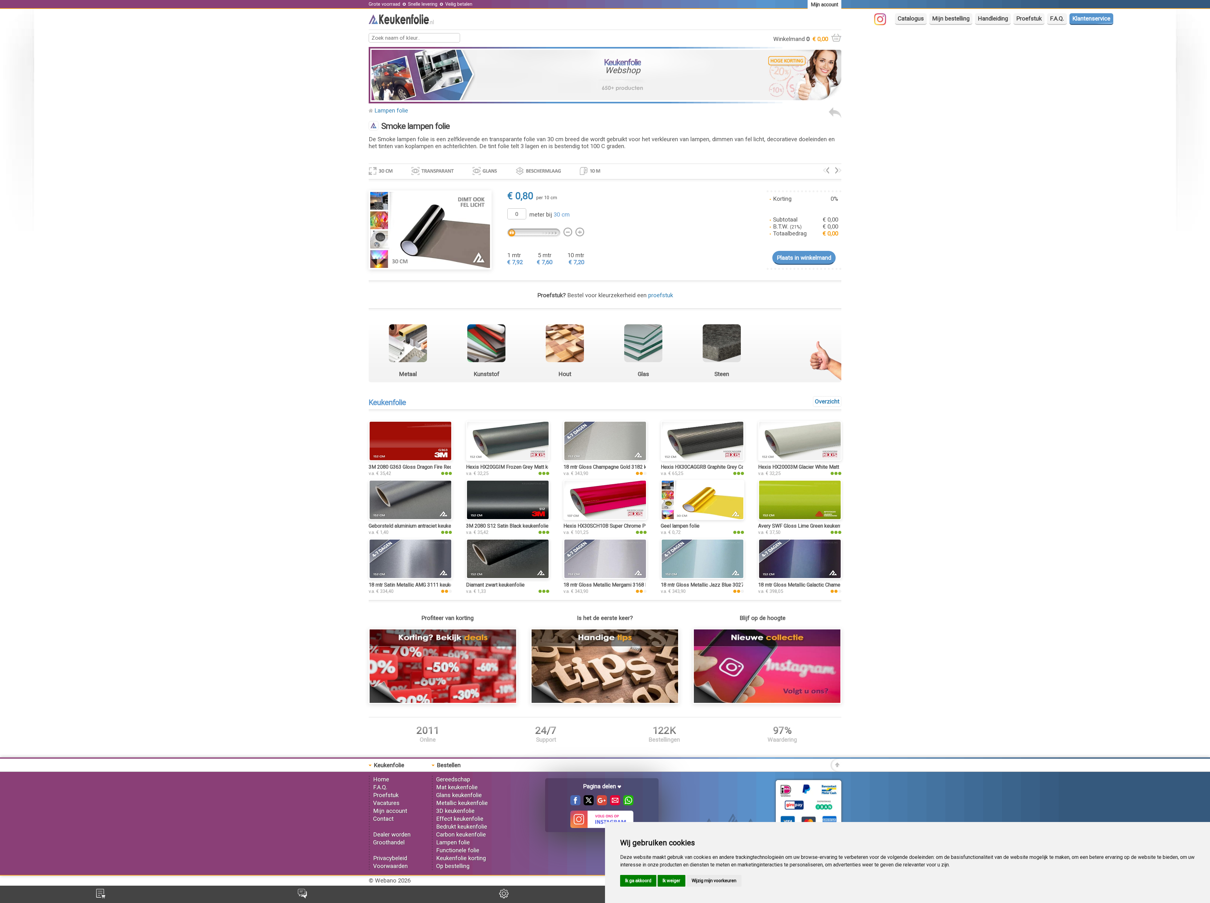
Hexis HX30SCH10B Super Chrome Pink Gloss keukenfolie (628, 526)
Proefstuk (1029, 18)
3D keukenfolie (455, 810)
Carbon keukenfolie (461, 834)
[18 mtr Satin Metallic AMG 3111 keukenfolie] (410, 577)
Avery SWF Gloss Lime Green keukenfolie (804, 526)
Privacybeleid (390, 858)
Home (381, 779)
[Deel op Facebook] (575, 803)
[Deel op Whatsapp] (626, 803)
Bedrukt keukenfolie (461, 826)
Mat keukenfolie (457, 787)
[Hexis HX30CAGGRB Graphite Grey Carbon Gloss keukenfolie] (702, 459)
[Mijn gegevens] (504, 896)
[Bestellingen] (100, 896)
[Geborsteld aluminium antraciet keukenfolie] (410, 518)
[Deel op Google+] (600, 803)
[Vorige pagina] (835, 116)
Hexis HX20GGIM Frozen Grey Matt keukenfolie (518, 467)
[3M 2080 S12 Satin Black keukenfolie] (508, 518)
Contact (383, 818)
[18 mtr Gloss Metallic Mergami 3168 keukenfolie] (605, 577)
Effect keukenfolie (459, 818)
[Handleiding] (605, 701)
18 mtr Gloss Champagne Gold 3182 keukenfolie (616, 467)
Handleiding (993, 18)
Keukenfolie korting (461, 858)
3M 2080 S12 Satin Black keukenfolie (507, 526)
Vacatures (386, 803)
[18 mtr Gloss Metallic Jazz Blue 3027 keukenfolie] (702, 577)
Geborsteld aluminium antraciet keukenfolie (416, 526)
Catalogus (911, 18)
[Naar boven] (836, 769)
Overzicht (827, 401)
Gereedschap (453, 779)
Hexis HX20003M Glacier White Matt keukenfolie (812, 467)
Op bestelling (453, 866)
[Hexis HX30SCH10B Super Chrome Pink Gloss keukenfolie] (605, 518)
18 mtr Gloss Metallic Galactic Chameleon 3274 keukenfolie (824, 585)
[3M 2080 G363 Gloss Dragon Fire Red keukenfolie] (410, 459)
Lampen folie (391, 110)
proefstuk (660, 295)
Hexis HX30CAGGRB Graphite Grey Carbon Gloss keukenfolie (728, 467)
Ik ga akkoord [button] (638, 880)
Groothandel (389, 842)
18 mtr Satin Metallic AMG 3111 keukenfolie (417, 585)
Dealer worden (392, 834)
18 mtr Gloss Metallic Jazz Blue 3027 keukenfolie (716, 585)
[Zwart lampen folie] (826, 171)
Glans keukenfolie (459, 795)
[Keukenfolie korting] (443, 701)
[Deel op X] (587, 803)
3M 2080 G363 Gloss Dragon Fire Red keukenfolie (424, 467)
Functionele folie (457, 850)
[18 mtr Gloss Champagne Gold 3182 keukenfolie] (605, 459)
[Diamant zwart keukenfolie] (508, 577)
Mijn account (390, 810)
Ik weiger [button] (671, 880)
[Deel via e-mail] (613, 803)
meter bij (549, 214)
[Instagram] (883, 23)
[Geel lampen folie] (702, 518)
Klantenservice (1091, 18)
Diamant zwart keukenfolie (495, 585)
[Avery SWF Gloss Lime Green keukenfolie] (800, 518)
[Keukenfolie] (401, 22)
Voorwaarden (390, 866)
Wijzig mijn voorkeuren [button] (714, 880)
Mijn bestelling (951, 18)
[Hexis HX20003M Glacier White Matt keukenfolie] (800, 459)
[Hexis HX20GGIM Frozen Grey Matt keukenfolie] (508, 459)
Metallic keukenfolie (462, 803)
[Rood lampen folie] (838, 171)
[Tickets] (302, 896)
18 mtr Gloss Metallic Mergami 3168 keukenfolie (617, 585)
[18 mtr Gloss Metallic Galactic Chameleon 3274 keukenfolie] (800, 577)
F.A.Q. (1057, 18)
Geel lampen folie (680, 526)
